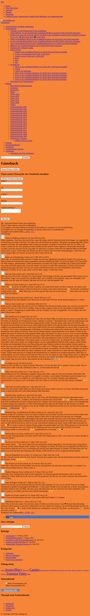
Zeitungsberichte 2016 (18, 120)
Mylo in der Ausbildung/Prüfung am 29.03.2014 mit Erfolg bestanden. (41, 73)
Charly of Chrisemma (23, 71)
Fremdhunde (15, 65)
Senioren (74, 570)
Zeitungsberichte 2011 (18, 130)
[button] (10, 517)
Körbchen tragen (63, 570)
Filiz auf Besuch (44, 570)
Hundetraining (11, 29)
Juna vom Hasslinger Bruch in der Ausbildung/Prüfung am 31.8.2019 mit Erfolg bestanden (43, 44)
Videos (12, 105)
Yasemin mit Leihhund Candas (21, 48)
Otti (16, 63)
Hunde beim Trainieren (14, 560)
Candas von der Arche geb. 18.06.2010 (29, 56)
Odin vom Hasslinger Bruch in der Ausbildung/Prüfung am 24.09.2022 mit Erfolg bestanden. (44, 39)
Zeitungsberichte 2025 (18, 107)
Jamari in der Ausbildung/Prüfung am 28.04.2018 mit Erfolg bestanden (41, 52)
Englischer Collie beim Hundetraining (20, 540)
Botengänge (26, 570)
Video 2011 (14, 98)
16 (32, 232)
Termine (9, 143)
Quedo (17, 69)
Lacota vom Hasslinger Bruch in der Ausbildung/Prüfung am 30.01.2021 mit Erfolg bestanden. (45, 41)
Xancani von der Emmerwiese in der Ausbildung (28, 31)
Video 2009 (14, 103)
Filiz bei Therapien (13, 555)
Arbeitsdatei (10, 536)
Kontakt (9, 610)
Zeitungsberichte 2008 (18, 134)
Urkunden (14, 88)
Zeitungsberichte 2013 (18, 126)
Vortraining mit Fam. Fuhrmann (22, 153)
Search (26, 157)
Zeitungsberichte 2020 (18, 111)
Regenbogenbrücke (13, 145)
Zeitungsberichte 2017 (18, 117)
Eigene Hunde (15, 50)
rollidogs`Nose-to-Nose (23, 141)
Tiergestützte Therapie (18, 138)
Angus (9, 569)
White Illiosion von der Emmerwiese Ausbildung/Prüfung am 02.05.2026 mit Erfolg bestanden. (45, 33)
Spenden (9, 10)
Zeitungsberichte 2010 (18, 132)
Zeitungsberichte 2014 (18, 124)
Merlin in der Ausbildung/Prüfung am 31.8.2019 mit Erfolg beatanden (36, 46)
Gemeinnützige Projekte (14, 149)
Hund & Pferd (11, 558)
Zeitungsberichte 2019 (18, 113)
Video (23, 573)
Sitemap (9, 12)
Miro (70, 570)
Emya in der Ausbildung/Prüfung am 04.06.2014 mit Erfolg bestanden (41, 75)
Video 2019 (14, 96)
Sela (16, 60)
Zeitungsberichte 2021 (18, 109)
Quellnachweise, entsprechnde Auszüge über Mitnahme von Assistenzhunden (34, 16)
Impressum (10, 604)
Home (8, 6)
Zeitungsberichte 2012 (18, 128)
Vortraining (10, 151)
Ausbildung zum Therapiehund (21, 82)
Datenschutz (10, 608)
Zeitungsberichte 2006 (18, 136)
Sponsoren (9, 14)
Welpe (28, 574)
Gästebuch (9, 147)
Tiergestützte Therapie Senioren (17, 544)
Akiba (2, 570)
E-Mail (4, 194)
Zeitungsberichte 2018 (18, 115)
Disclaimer (10, 606)
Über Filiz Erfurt (12, 8)
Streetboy (79, 570)
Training (12, 573)
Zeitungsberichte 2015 (18, 122)
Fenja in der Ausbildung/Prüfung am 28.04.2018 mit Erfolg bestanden (41, 79)
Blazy (17, 58)
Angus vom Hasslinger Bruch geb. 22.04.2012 (32, 54)
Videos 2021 (15, 94)
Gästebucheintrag (8, 208)
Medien (8, 84)
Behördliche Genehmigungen (21, 86)
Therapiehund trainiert (14, 538)
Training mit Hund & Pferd (16, 542)
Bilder (12, 92)
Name (4, 181)
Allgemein (9, 553)
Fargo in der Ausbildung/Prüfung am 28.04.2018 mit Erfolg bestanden (41, 77)
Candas (35, 569)
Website (4, 201)
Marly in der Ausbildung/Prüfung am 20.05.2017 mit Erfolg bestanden (41, 67)
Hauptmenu (5, 23)
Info (2, 2)
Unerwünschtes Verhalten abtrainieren (20, 27)
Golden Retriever (53, 570)
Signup (26, 526)
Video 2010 (14, 101)
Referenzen (14, 90)
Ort (2, 188)
